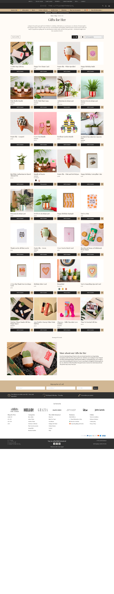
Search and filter (15, 37)
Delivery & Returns (94, 419)
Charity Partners (67, 1)
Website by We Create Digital (57, 446)
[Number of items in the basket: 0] (109, 6)
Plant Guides (49, 1)
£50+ (9, 423)
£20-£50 (10, 421)
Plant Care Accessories (75, 10)
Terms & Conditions (94, 417)
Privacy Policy (93, 423)
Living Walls (31, 428)
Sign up (95, 388)
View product (67, 107)
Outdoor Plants (31, 421)
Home (52, 15)
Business (57, 1)
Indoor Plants (31, 419)
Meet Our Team (52, 419)
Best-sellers (30, 417)
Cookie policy (93, 421)
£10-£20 (10, 419)
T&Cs (76, 1)
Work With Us (72, 417)
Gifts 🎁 (86, 10)
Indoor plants (25, 10)
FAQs (50, 430)
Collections (63, 10)
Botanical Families (32, 430)
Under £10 (10, 417)
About (30, 1)
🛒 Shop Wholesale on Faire (75, 419)
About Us (51, 417)
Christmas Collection (32, 423)
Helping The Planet (53, 423)
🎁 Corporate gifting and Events (76, 423)
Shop (55, 15)
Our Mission (51, 421)
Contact (83, 1)
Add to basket (20, 71)
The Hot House (39, 1)
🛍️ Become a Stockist (74, 421)
